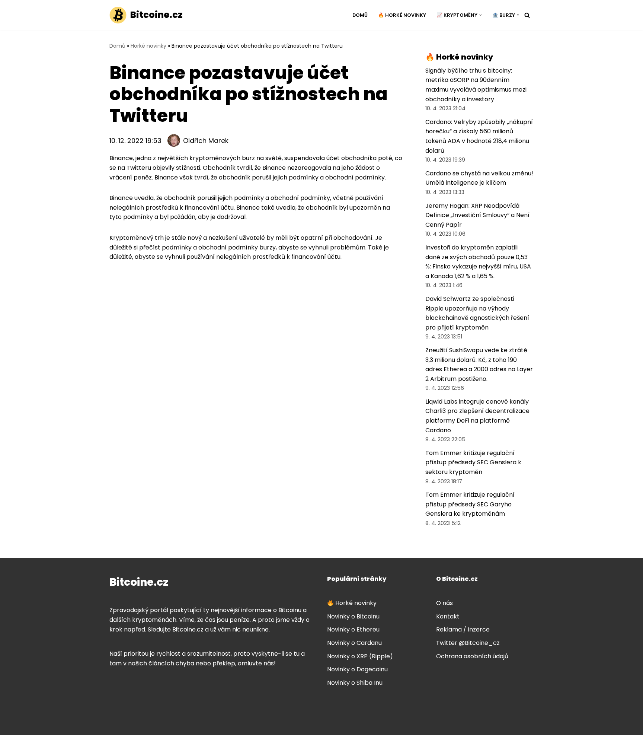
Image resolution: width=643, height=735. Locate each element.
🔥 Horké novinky (402, 15)
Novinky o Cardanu (354, 643)
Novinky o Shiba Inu (355, 682)
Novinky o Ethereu (353, 629)
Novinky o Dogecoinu (357, 669)
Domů (360, 15)
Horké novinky (148, 46)
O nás (444, 603)
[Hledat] (527, 15)
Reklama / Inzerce (463, 629)
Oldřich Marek (205, 140)
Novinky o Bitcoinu (353, 616)
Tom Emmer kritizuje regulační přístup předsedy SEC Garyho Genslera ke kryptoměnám (470, 504)
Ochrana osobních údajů (472, 656)
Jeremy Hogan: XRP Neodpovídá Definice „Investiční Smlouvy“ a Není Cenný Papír (477, 215)
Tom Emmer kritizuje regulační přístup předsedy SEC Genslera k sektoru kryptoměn (473, 462)
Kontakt (448, 616)
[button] (480, 15)
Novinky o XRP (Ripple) (360, 656)
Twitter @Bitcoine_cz (468, 643)
